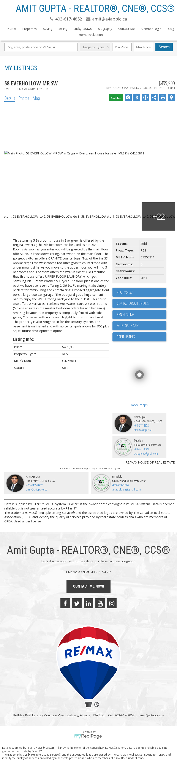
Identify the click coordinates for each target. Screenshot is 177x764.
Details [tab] (9, 98)
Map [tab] (36, 98)
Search (164, 47)
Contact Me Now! (88, 586)
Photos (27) (125, 292)
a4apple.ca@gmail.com (146, 453)
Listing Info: (23, 339)
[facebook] (65, 603)
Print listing (126, 336)
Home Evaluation (91, 35)
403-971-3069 (141, 449)
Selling (62, 29)
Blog (171, 29)
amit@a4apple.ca (143, 430)
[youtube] (100, 603)
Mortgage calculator (141, 326)
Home (11, 29)
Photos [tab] (24, 98)
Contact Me (126, 29)
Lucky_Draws (82, 29)
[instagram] (112, 603)
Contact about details (133, 303)
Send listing (125, 314)
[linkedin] (88, 603)
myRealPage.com (88, 736)
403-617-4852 (141, 425)
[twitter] (77, 603)
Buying (47, 29)
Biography (105, 29)
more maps (139, 405)
